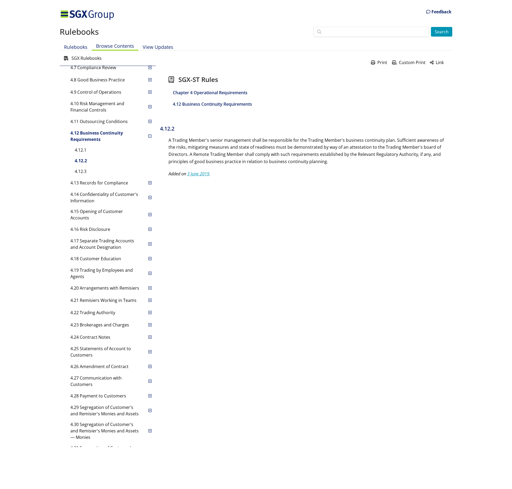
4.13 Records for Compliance (99, 183)
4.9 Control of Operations (95, 92)
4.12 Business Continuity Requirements (96, 136)
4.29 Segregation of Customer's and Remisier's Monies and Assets (104, 410)
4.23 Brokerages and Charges (99, 325)
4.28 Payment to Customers (98, 396)
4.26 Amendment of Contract (99, 366)
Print (382, 62)
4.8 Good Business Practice (97, 80)
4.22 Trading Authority (92, 313)
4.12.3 (80, 171)
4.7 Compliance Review (93, 67)
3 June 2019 (198, 174)
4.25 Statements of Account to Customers (100, 352)
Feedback (440, 12)
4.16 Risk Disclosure (90, 229)
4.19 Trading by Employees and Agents (101, 273)
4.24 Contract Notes (90, 337)
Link (440, 62)
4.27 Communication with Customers (96, 381)
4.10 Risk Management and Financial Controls (97, 107)
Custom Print (412, 62)
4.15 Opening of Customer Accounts (96, 214)
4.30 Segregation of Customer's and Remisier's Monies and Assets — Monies (104, 430)
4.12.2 (81, 161)
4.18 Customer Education (95, 259)
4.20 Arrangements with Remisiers (104, 288)
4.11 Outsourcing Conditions (99, 121)
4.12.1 (80, 150)
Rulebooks (79, 31)
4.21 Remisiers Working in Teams (103, 300)
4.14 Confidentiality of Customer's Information (104, 197)
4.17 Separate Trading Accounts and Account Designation (102, 244)
